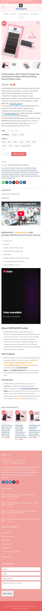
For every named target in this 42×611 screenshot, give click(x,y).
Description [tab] (5, 190)
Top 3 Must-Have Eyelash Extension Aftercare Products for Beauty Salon (22, 512)
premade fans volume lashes (20, 172)
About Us (25, 603)
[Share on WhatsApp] (3, 182)
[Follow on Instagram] (6, 482)
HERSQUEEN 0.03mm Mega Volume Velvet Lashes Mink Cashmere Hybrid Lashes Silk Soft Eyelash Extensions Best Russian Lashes (21, 431)
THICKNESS (5, 134)
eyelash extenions (26, 168)
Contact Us (17, 398)
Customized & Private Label (10, 551)
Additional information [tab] (10, 194)
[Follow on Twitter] (10, 482)
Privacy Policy (6, 540)
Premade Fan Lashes (27, 365)
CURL (3, 131)
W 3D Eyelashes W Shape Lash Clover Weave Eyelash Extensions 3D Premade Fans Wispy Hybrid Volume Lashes (6, 430)
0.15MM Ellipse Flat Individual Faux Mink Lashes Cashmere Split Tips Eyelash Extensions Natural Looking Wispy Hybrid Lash (35, 430)
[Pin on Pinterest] (17, 182)
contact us (33, 123)
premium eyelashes (34, 172)
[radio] (8, 130)
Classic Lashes (20, 363)
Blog (11, 603)
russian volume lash (26, 174)
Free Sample (5, 548)
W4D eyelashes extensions (28, 176)
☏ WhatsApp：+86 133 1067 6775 (13, 460)
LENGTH (4, 138)
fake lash (13, 170)
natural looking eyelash (30, 170)
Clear (3, 149)
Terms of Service (7, 544)
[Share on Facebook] (6, 182)
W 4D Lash (34, 14)
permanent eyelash (6, 172)
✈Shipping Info (6, 533)
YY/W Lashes (23, 14)
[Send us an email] (13, 482)
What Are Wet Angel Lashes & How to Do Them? (23, 519)
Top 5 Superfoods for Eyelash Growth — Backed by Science (23, 503)
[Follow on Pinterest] (17, 482)
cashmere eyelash (10, 168)
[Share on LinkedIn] (20, 182)
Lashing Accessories (18, 370)
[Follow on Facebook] (3, 482)
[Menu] (3, 7)
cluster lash (18, 168)
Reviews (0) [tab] (5, 198)
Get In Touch (7, 593)
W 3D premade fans (15, 176)
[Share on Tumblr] (24, 182)
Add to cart (18, 154)
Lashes (13, 14)
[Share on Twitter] (10, 182)
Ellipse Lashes (14, 365)
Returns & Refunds (7, 536)
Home (6, 14)
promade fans (17, 174)
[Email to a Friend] (13, 182)
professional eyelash (7, 174)
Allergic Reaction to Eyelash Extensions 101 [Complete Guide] (21, 495)
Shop (13, 165)
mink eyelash (20, 170)
